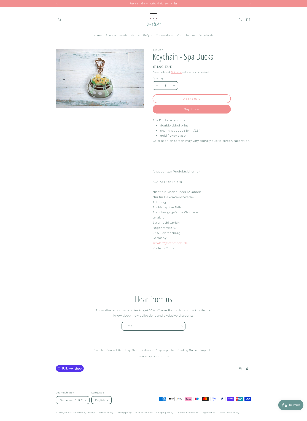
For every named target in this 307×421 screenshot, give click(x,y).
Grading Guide (187, 350)
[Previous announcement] (57, 3)
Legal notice (208, 412)
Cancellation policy (229, 412)
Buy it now (192, 109)
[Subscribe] (181, 326)
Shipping (176, 72)
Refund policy (105, 412)
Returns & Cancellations (153, 356)
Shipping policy (164, 412)
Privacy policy (124, 412)
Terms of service (144, 412)
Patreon (147, 350)
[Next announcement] (250, 3)
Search (98, 350)
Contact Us (113, 350)
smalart (68, 413)
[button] (60, 19)
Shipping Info (165, 350)
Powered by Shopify (84, 413)
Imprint (205, 350)
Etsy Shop (131, 350)
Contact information (187, 412)
